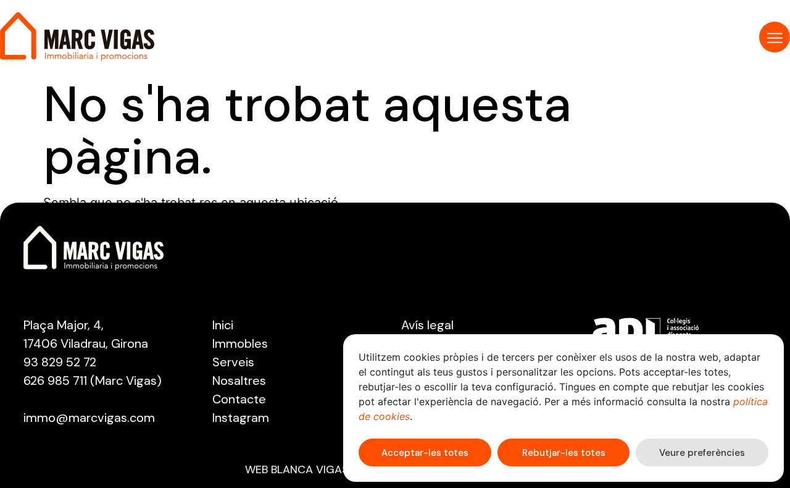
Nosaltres (239, 380)
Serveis (233, 362)
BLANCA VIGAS (310, 469)
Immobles (240, 343)
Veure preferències (702, 453)
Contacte (239, 399)
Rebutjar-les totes (563, 453)
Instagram (240, 418)
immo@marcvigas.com (89, 418)
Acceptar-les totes (424, 453)
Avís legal (427, 325)
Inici (222, 325)
